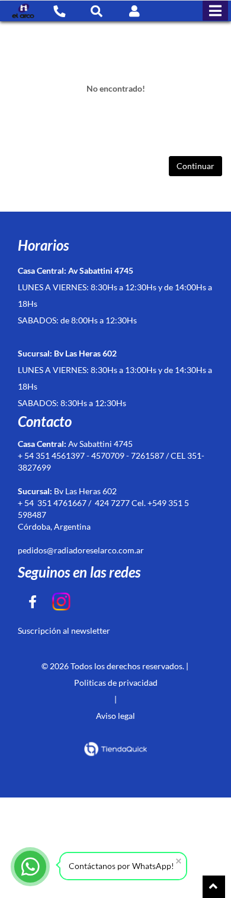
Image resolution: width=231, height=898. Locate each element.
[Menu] (215, 11)
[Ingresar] (134, 11)
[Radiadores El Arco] (23, 11)
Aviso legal (115, 716)
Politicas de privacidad (116, 682)
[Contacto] (59, 11)
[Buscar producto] (96, 11)
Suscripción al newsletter (64, 630)
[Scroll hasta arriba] (214, 887)
